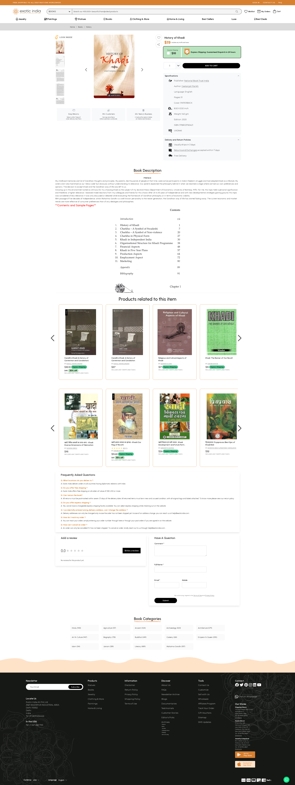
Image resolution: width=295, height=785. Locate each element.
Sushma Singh (72, 448)
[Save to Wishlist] (158, 38)
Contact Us (203, 685)
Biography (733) (109, 637)
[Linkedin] (254, 685)
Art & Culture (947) (79, 637)
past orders (139, 521)
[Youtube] (259, 685)
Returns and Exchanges (185, 150)
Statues (91, 685)
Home (72, 27)
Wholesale (203, 699)
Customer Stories (169, 713)
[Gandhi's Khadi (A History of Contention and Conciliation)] (80, 354)
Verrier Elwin (166, 364)
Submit (166, 600)
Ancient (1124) (140, 628)
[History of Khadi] (60, 47)
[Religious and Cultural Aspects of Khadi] (175, 354)
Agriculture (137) (109, 628)
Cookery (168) (172, 637)
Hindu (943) (76, 628)
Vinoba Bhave (213, 364)
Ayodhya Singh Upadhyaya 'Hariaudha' (222, 448)
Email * (157, 580)
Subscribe (75, 687)
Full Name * (159, 565)
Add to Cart (211, 66)
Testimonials (167, 708)
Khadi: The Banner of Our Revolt (219, 358)
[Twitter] (241, 685)
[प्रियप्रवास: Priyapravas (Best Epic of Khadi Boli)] (222, 439)
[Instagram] (250, 685)
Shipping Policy (132, 699)
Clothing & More (96, 699)
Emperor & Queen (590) (207, 637)
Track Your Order (206, 708)
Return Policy (131, 690)
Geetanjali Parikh (190, 86)
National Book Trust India (196, 81)
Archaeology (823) (174, 628)
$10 (174, 53)
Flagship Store (240, 707)
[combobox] (153, 11)
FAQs (163, 690)
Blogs (164, 699)
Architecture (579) (205, 628)
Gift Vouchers (204, 713)
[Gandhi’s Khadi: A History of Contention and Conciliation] (128, 354)
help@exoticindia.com (180, 513)
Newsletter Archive (170, 694)
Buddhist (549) (140, 637)
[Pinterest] (246, 685)
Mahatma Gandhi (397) (176, 646)
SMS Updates (204, 722)
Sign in (256, 2)
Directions (238, 718)
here (120, 521)
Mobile (184, 580)
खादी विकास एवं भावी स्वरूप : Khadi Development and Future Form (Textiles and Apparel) (171, 445)
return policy (229, 498)
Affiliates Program (206, 704)
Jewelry (91, 694)
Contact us (269, 2)
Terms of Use (197, 595)
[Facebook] (237, 685)
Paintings (92, 704)
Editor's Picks (167, 717)
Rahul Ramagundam (74, 364)
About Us (165, 685)
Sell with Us (203, 694)
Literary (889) (140, 646)
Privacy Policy (209, 595)
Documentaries (169, 704)
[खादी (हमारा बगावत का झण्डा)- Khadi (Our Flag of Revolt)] (128, 439)
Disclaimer (130, 685)
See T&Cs (78, 119)
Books (80, 27)
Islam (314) (76, 646)
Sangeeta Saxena (167, 448)
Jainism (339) (108, 646)
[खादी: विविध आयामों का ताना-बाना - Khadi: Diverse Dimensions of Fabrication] (81, 439)
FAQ (280, 2)
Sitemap (202, 717)
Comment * (159, 543)
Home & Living (95, 708)
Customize (203, 690)
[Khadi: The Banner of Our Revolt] (222, 354)
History (88, 27)
